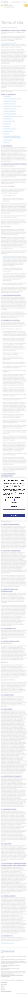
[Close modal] (3, 3)
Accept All (14, 515)
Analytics (19, 497)
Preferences (19, 500)
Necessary (10, 497)
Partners (15, 502)
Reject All (14, 506)
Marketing (9, 500)
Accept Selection (14, 511)
